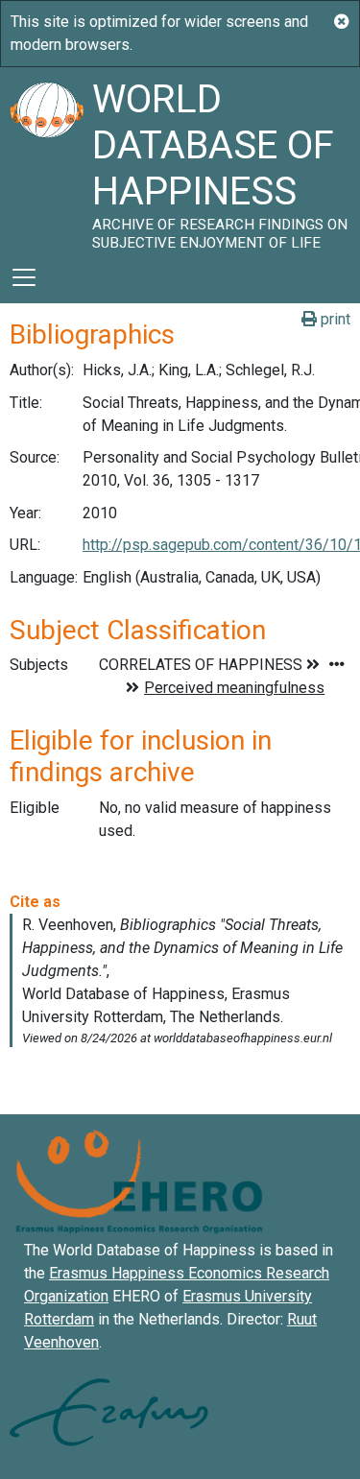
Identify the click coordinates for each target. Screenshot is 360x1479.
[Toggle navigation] (24, 277)
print (333, 319)
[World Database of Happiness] (46, 159)
